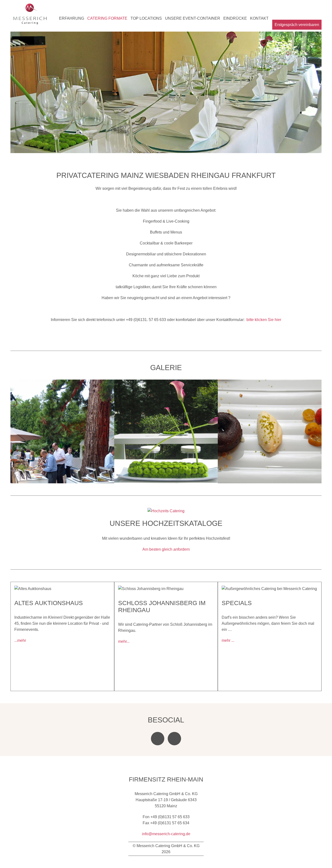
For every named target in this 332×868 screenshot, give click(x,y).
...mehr (20, 640)
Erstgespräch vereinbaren (297, 25)
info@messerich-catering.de (166, 834)
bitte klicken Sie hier (263, 320)
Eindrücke (235, 18)
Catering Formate (107, 18)
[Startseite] (29, 14)
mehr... (124, 641)
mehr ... (228, 640)
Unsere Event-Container (192, 18)
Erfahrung (71, 18)
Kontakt (259, 18)
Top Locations (146, 18)
